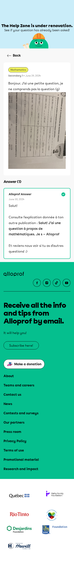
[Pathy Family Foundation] (55, 496)
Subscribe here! (21, 345)
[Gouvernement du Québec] (19, 496)
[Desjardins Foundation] (19, 530)
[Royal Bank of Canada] (55, 530)
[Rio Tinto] (19, 515)
